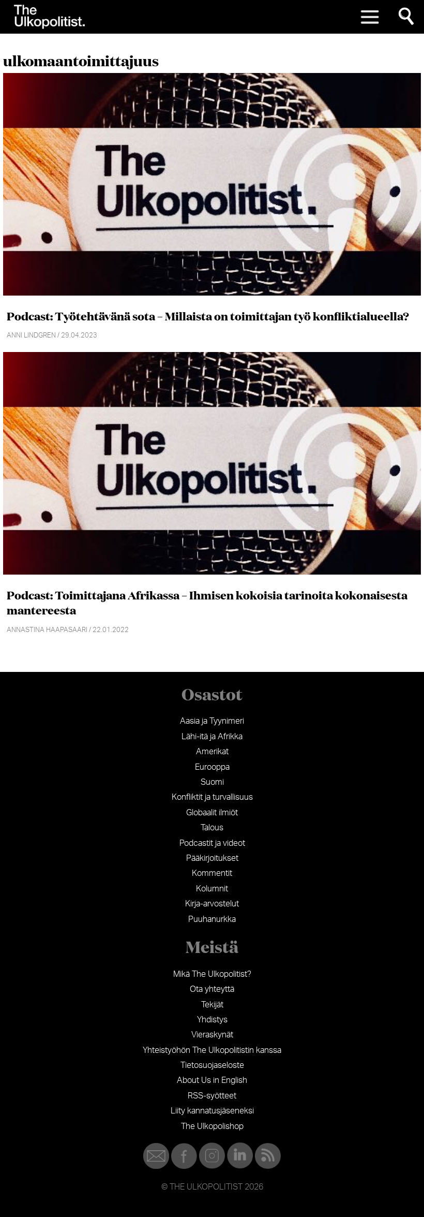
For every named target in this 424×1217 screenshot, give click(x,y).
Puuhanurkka (212, 919)
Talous (212, 828)
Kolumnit (212, 889)
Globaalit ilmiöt (212, 813)
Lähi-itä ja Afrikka (212, 736)
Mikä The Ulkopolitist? (212, 974)
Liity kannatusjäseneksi (212, 1111)
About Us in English (212, 1080)
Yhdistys (212, 1020)
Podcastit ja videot (212, 843)
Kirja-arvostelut (212, 904)
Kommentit (212, 873)
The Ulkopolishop (212, 1126)
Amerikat (212, 751)
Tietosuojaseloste (212, 1065)
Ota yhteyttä (212, 989)
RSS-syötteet (212, 1096)
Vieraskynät (212, 1035)
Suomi (212, 782)
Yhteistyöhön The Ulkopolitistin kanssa (212, 1050)
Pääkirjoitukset (212, 858)
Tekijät (212, 1005)
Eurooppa (212, 767)
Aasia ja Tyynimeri (212, 721)
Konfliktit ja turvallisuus (212, 797)
